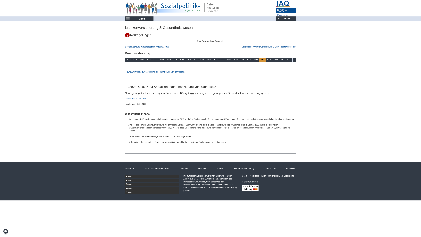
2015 (202, 59)
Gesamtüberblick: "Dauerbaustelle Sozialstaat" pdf (147, 47)
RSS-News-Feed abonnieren (157, 168)
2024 (142, 59)
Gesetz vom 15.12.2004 (135, 98)
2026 (128, 59)
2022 (155, 59)
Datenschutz (270, 168)
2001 (282, 59)
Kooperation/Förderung (244, 168)
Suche (283, 18)
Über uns (202, 168)
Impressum (291, 168)
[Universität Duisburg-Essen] (286, 12)
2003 (269, 59)
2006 (255, 59)
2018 (182, 59)
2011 (229, 59)
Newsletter (129, 168)
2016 (195, 59)
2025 (135, 59)
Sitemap (184, 168)
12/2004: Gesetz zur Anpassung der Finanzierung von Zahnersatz (156, 72)
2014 (209, 59)
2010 (235, 59)
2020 (168, 59)
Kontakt (220, 168)
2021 (162, 59)
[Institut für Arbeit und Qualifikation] (286, 4)
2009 (242, 59)
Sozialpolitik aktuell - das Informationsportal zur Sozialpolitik (268, 176)
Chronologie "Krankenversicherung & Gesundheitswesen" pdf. (269, 47)
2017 (188, 59)
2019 (175, 59)
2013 (215, 59)
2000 (289, 59)
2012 (222, 59)
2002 (275, 59)
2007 (249, 59)
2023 (148, 59)
